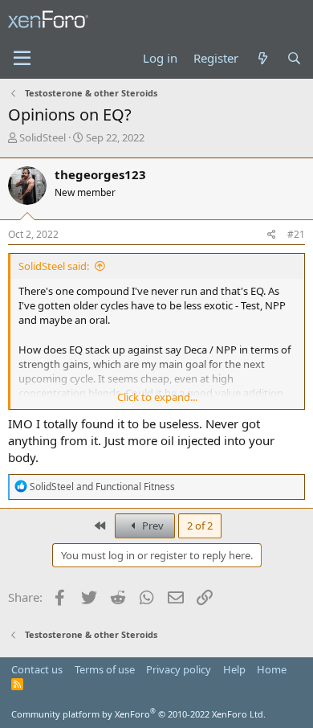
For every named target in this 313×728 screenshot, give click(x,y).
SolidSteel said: (53, 266)
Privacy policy (178, 669)
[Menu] (22, 59)
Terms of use (105, 669)
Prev (152, 525)
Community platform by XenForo (138, 714)
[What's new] (262, 58)
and (102, 486)
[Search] (294, 58)
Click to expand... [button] (157, 397)
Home (272, 669)
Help (234, 669)
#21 (296, 234)
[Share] (272, 235)
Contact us (37, 669)
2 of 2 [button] (200, 525)
